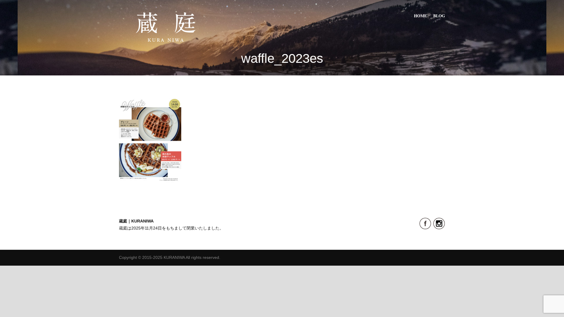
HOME (420, 16)
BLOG (439, 16)
